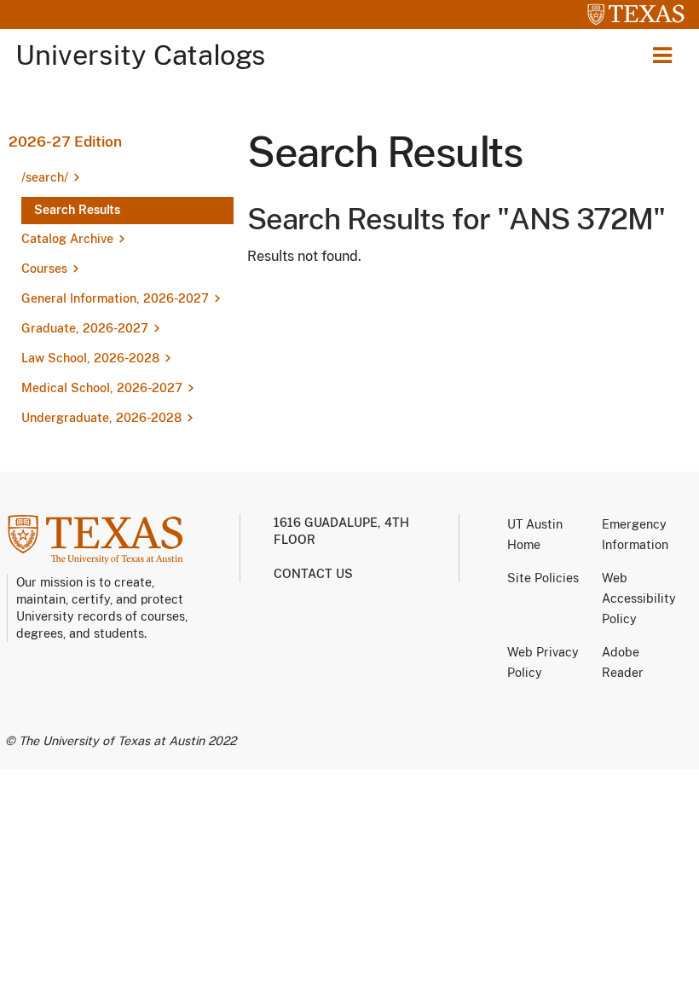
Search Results (77, 210)
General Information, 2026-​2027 (115, 298)
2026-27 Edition (65, 141)
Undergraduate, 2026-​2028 (101, 418)
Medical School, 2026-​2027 (101, 388)
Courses (44, 268)
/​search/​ (44, 177)
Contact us (313, 574)
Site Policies (543, 578)
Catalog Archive (67, 239)
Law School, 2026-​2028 (90, 358)
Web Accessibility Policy (639, 598)
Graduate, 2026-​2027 (84, 328)
